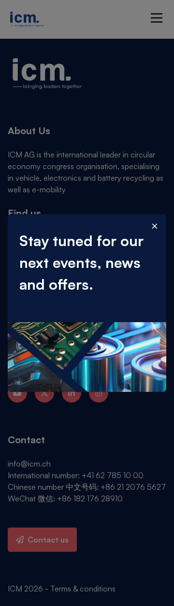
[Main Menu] (156, 18)
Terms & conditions (83, 588)
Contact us (48, 539)
